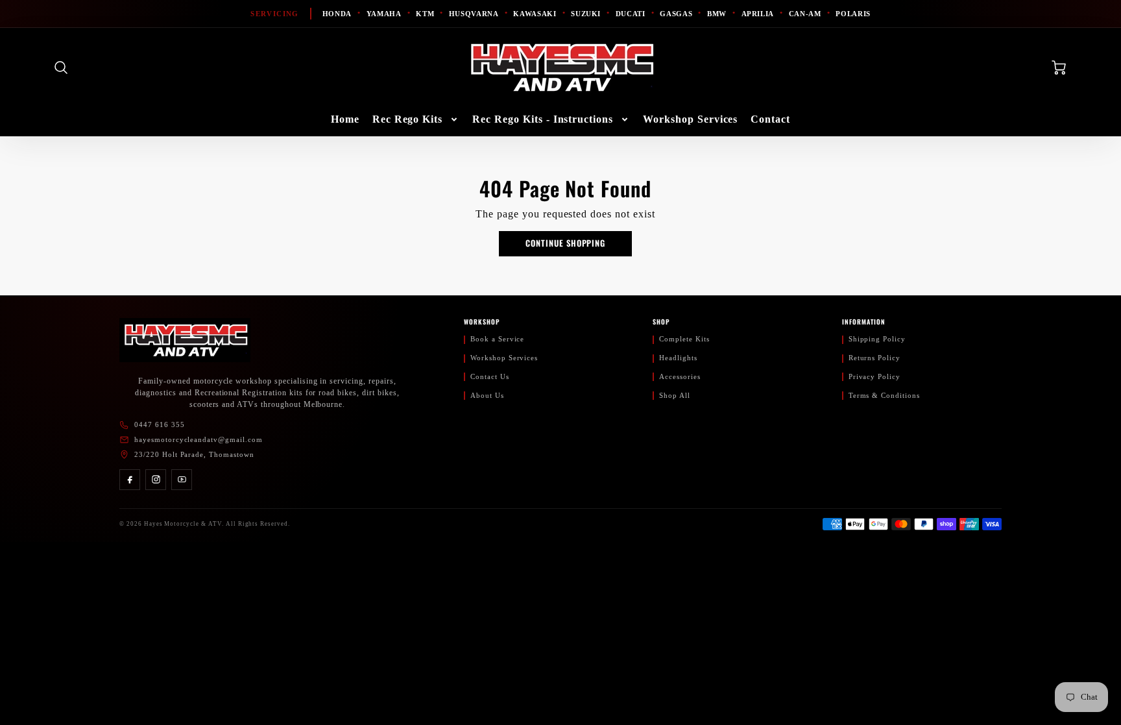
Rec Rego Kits (407, 119)
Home (345, 119)
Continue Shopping (565, 243)
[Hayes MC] (184, 340)
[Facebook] (129, 479)
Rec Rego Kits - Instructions (542, 119)
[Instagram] (155, 479)
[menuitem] (345, 120)
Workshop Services (690, 119)
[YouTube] (181, 479)
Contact (770, 119)
